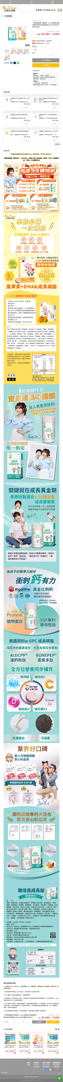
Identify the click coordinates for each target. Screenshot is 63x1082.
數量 (33, 52)
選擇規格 (34, 46)
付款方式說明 (46, 1062)
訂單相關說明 (36, 1066)
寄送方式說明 (46, 1064)
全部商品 (36, 1062)
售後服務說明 (46, 1066)
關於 (28, 1062)
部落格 (28, 1064)
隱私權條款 (56, 1066)
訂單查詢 (36, 1064)
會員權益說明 (56, 1062)
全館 (34, 40)
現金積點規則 (56, 1064)
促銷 (34, 43)
